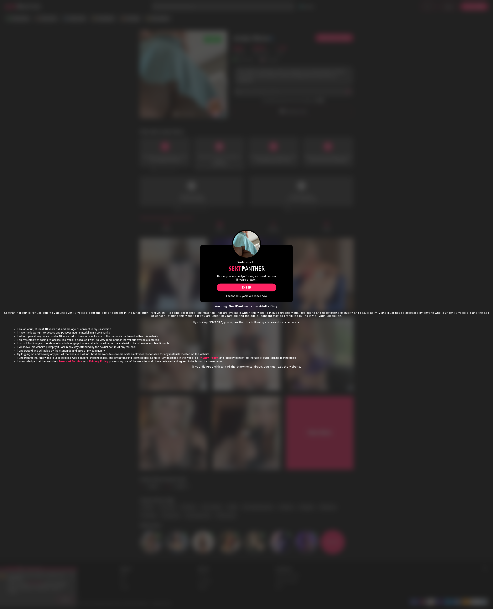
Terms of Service (70, 361)
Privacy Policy (98, 361)
